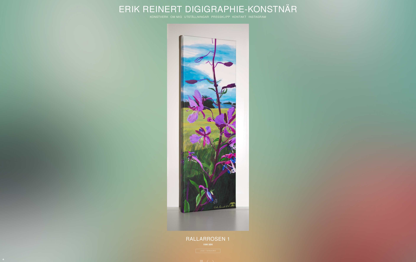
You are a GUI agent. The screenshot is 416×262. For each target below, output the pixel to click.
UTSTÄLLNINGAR (196, 17)
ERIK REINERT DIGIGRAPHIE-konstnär (208, 8)
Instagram (257, 17)
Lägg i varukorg (208, 251)
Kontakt (239, 17)
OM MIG (176, 17)
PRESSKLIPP (220, 17)
